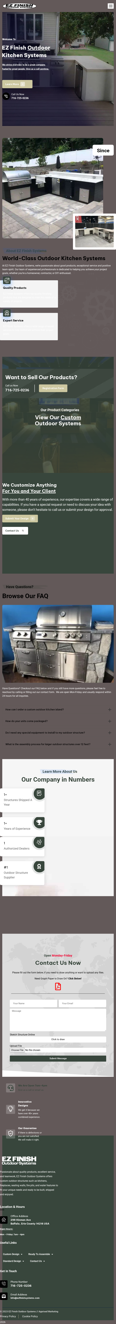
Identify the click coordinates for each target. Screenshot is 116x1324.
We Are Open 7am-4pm (32, 1085)
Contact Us (36, 1261)
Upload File (16, 1045)
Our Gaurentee (27, 1128)
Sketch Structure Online (22, 1034)
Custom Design (11, 1254)
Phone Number (19, 1281)
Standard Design (12, 1261)
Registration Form (53, 388)
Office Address (19, 1216)
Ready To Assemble (39, 1254)
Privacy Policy (8, 1316)
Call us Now (11, 385)
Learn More (14, 84)
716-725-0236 (20, 98)
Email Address (19, 1294)
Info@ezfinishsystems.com (25, 1298)
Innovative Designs (25, 1103)
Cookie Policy (30, 1316)
